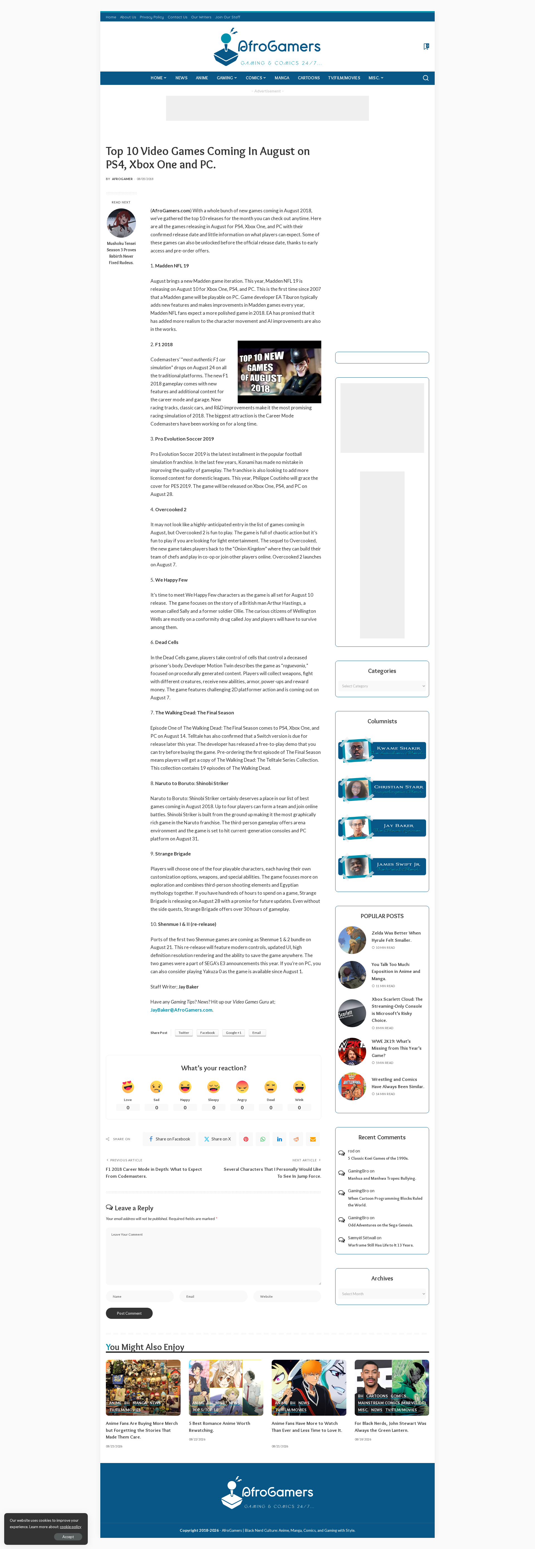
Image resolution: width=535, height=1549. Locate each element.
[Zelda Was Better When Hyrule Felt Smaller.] (352, 940)
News (155, 1403)
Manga (140, 1403)
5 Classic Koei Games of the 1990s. (378, 1158)
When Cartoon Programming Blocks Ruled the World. (385, 1202)
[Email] (313, 1139)
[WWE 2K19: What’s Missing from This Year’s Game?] (352, 1052)
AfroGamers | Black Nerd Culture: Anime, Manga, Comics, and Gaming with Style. (288, 1530)
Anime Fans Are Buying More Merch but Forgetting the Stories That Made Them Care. (142, 1430)
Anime (115, 1403)
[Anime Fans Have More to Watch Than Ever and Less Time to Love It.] (309, 1388)
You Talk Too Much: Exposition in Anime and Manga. (396, 971)
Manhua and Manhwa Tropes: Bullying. (382, 1178)
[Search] (425, 78)
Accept (68, 1537)
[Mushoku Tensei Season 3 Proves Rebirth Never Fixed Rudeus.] (121, 223)
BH (127, 1403)
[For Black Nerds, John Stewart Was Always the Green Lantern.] (392, 1388)
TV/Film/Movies (125, 1410)
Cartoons (377, 1396)
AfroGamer (122, 179)
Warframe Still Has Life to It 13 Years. (381, 1245)
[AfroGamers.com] (268, 46)
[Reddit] (296, 1139)
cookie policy (70, 1527)
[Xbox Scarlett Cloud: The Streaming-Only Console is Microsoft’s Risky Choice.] (352, 1013)
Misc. (220, 1403)
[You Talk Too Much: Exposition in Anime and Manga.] (352, 975)
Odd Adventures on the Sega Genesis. (380, 1225)
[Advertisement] (267, 108)
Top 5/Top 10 (205, 1410)
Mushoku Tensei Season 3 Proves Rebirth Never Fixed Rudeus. (121, 253)
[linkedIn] (279, 1139)
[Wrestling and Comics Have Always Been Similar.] (352, 1086)
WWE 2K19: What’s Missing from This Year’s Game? (397, 1048)
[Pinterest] (246, 1139)
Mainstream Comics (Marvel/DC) (392, 1403)
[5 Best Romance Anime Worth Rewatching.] (226, 1388)
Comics (398, 1396)
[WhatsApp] (263, 1139)
